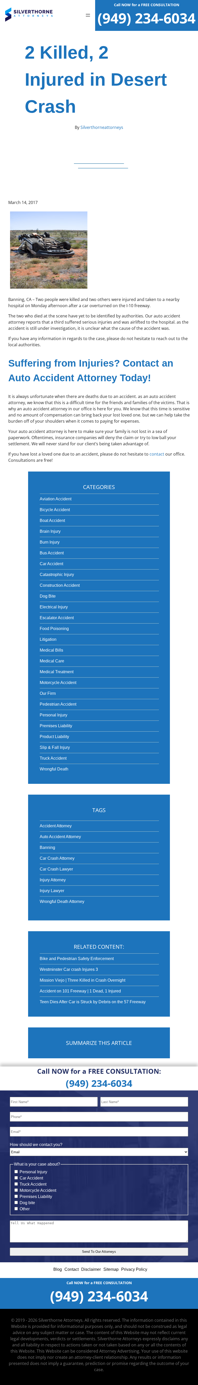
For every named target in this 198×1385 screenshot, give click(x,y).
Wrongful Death (54, 769)
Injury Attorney (53, 880)
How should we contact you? (36, 1144)
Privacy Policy (134, 1269)
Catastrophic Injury (57, 574)
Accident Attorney (56, 826)
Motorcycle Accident (58, 682)
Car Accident (51, 564)
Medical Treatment (56, 672)
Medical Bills (51, 650)
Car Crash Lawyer (56, 869)
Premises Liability (56, 726)
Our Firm (48, 693)
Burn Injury (50, 542)
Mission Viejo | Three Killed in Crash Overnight (82, 980)
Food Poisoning (54, 628)
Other (25, 1209)
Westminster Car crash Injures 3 (69, 969)
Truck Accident (53, 758)
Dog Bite (48, 596)
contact (157, 454)
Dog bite (27, 1203)
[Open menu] (88, 15)
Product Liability (54, 736)
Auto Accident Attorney (60, 836)
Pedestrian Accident (58, 704)
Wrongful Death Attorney (62, 901)
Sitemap (111, 1269)
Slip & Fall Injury (55, 747)
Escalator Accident (57, 618)
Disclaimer (91, 1269)
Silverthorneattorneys (101, 127)
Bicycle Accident (55, 510)
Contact (71, 1269)
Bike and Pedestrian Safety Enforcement (77, 958)
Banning (47, 847)
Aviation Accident (55, 499)
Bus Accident (52, 553)
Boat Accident (52, 520)
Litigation (48, 639)
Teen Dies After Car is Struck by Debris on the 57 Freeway (93, 1002)
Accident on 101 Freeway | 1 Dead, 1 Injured (80, 991)
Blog (57, 1269)
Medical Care (52, 661)
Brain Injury (50, 531)
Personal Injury (53, 715)
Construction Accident (60, 585)
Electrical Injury (54, 607)
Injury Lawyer (52, 891)
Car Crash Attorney (57, 858)
